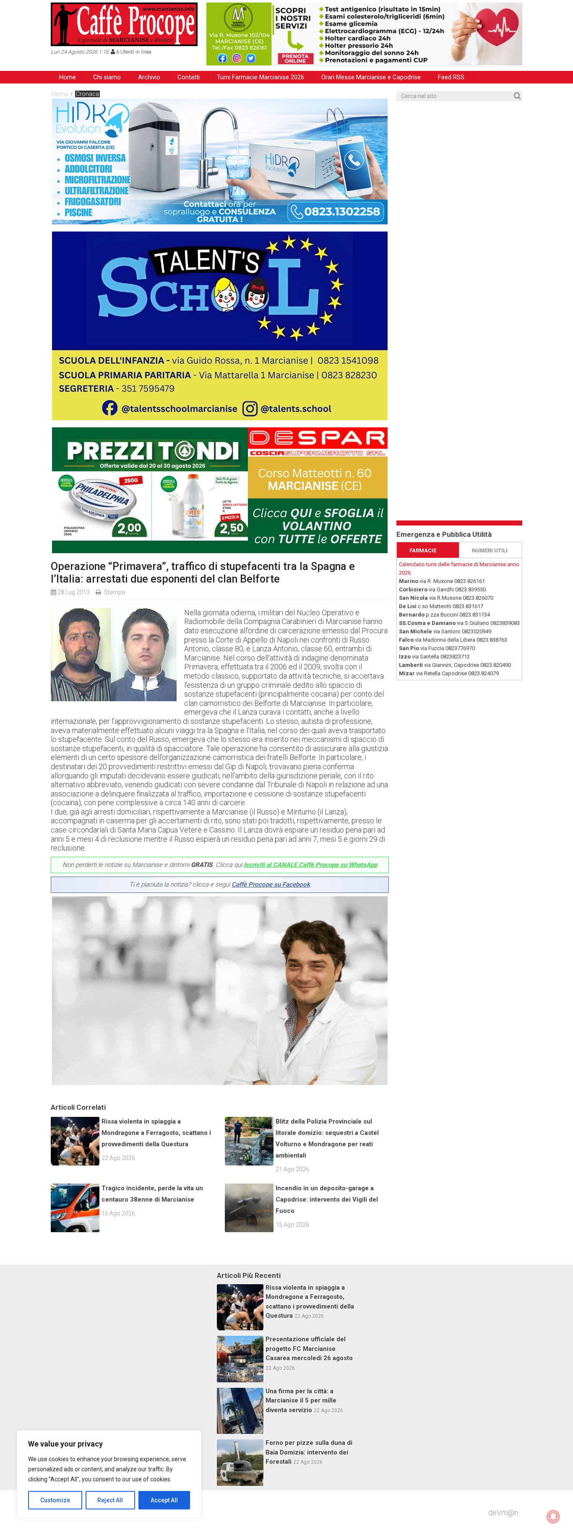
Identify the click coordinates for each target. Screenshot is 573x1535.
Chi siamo (107, 77)
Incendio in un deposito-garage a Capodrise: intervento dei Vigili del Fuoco (327, 1199)
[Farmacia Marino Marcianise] (364, 34)
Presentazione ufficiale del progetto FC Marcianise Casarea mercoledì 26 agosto (309, 1348)
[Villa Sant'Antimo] (220, 417)
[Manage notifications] (553, 1516)
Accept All (164, 1500)
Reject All (110, 1500)
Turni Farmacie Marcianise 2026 (260, 77)
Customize (55, 1500)
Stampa (114, 592)
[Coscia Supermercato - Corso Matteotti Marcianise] (220, 550)
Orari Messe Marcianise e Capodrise (371, 77)
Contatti (188, 77)
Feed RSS (451, 77)
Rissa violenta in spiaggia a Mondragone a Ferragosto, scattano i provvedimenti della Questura (156, 1133)
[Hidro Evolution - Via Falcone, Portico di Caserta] (220, 221)
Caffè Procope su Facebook (271, 884)
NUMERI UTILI (490, 550)
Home (67, 77)
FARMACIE (422, 550)
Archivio (149, 77)
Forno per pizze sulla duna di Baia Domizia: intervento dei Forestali (309, 1452)
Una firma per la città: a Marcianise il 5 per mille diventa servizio (301, 1400)
